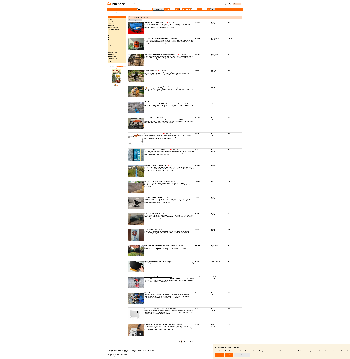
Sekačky (110, 44)
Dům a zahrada (120, 12)
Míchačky (110, 31)
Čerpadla (110, 21)
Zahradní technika (112, 58)
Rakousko (130, 356)
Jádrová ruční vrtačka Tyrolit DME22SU (154, 22)
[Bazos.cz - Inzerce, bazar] (116, 5)
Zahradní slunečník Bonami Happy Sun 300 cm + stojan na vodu (160, 245)
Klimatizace (111, 25)
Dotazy (114, 350)
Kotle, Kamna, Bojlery (113, 27)
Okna (109, 36)
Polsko (126, 356)
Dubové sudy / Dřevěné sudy (151, 86)
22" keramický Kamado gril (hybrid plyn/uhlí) (156, 38)
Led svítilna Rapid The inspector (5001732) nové (156, 149)
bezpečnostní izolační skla (151, 213)
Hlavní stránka (111, 12)
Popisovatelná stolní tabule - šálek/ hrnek (155, 261)
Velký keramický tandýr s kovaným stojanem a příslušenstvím (160, 54)
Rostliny (110, 42)
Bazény (110, 19)
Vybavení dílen (111, 50)
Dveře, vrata (111, 23)
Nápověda (109, 350)
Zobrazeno (231, 17)
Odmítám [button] (229, 355)
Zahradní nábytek (112, 56)
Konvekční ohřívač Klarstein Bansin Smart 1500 (156, 308)
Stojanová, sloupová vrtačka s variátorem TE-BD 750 (158, 277)
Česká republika (114, 356)
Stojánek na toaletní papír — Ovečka (153, 197)
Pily (109, 38)
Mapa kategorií (110, 354)
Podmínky (134, 350)
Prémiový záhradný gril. (150, 70)
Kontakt (124, 350)
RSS (146, 350)
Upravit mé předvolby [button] (241, 355)
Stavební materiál (112, 48)
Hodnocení (119, 350)
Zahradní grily (111, 54)
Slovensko (121, 356)
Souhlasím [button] (219, 355)
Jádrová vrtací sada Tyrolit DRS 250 (153, 102)
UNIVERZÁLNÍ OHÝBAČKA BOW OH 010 (155, 165)
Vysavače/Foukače (112, 52)
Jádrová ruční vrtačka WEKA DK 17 (153, 118)
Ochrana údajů (140, 350)
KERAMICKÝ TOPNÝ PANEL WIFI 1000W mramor (157, 181)
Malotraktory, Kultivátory (114, 29)
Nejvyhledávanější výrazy (121, 354)
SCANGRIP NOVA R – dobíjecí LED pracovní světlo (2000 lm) (160, 324)
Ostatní (110, 61)
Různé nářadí (147, 293)
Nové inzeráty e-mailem (135, 20)
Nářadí (109, 33)
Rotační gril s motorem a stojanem (153, 133)
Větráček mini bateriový (150, 229)
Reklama (129, 350)
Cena (196, 17)
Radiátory (110, 40)
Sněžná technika (112, 46)
